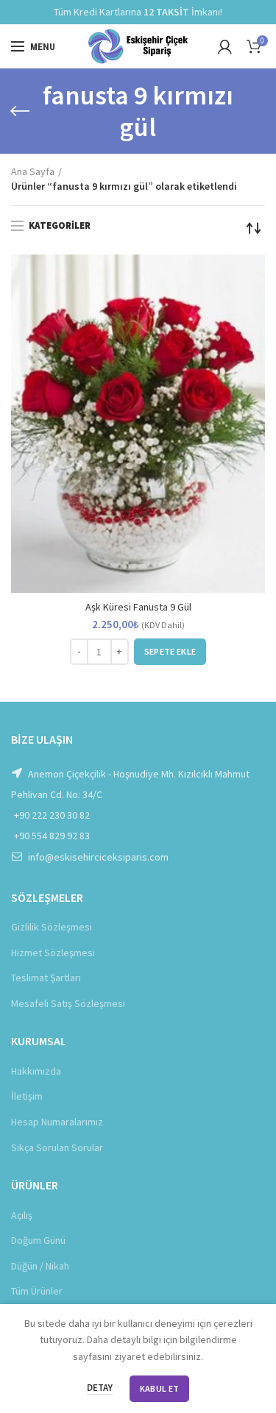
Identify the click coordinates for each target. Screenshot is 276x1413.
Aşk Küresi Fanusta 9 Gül (138, 606)
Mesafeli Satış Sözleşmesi (68, 1003)
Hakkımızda (36, 1071)
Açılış (21, 1215)
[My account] (224, 46)
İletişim (27, 1096)
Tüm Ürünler (37, 1291)
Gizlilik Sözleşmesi (51, 926)
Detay (100, 1387)
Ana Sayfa (32, 171)
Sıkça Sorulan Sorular (57, 1147)
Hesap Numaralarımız (57, 1121)
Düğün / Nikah (40, 1266)
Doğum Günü (38, 1240)
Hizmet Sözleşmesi (53, 952)
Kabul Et (159, 1388)
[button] (170, 651)
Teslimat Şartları (46, 977)
